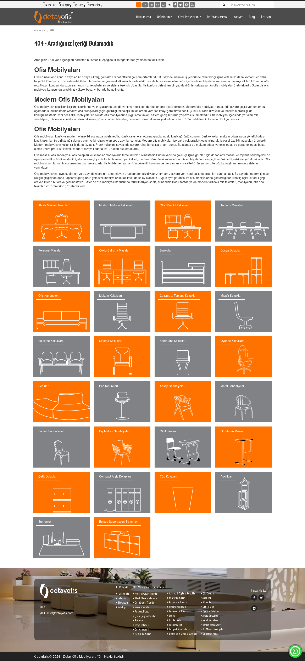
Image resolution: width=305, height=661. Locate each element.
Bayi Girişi (79, 5)
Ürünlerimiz (164, 16)
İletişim (266, 16)
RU (151, 5)
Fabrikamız (122, 598)
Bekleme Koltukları (177, 602)
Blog (252, 16)
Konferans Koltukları (178, 611)
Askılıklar (206, 598)
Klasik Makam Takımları (145, 598)
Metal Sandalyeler (210, 620)
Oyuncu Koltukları (211, 611)
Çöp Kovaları (208, 593)
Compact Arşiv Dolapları (179, 629)
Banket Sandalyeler (211, 625)
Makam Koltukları (142, 634)
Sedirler (172, 615)
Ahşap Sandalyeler (210, 615)
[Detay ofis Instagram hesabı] (186, 4)
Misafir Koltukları (176, 598)
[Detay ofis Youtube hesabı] (192, 4)
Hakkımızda (143, 16)
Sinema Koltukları (177, 607)
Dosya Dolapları (141, 625)
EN (145, 5)
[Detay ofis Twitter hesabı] (180, 4)
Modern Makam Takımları (146, 593)
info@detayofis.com (59, 613)
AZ (157, 5)
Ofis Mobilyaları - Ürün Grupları (150, 587)
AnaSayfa (39, 30)
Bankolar (138, 620)
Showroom (122, 602)
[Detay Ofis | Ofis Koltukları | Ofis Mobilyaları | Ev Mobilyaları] (53, 16)
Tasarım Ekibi (50, 5)
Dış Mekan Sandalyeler (213, 629)
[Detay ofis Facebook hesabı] (175, 4)
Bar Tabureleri (175, 620)
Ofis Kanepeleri (141, 629)
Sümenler (207, 602)
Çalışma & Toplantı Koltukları (182, 593)
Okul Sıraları (208, 607)
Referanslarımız (217, 16)
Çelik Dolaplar (175, 625)
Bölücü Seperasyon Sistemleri (182, 633)
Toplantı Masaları (142, 607)
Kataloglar (65, 5)
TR (138, 5)
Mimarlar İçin (94, 5)
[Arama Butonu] (224, 4)
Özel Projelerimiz (189, 16)
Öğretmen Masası (210, 633)
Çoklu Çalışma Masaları (145, 616)
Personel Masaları (142, 611)
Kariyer (238, 16)
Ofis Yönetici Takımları (144, 602)
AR (163, 5)
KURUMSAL (122, 587)
